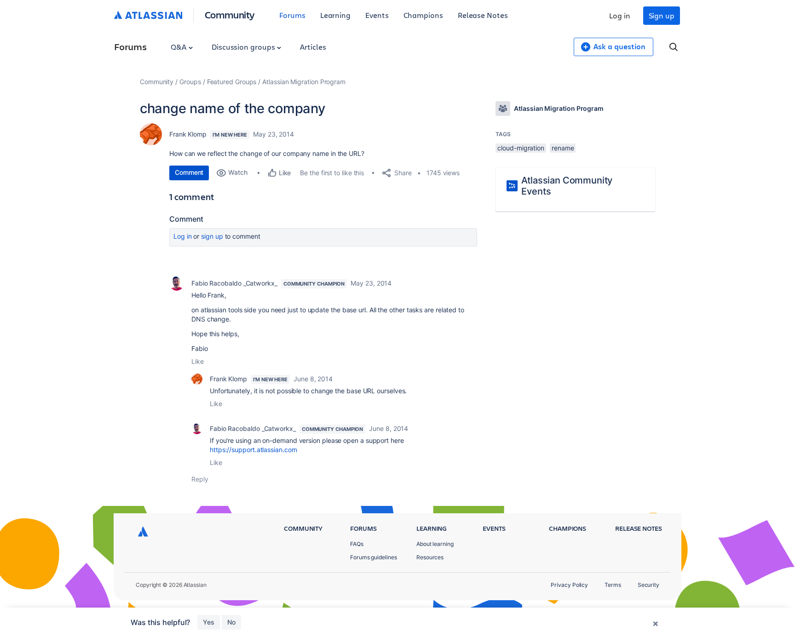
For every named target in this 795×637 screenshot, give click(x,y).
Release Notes (483, 15)
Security (648, 584)
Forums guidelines (373, 557)
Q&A (179, 47)
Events (377, 15)
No (231, 622)
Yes (208, 622)
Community (230, 14)
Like (197, 361)
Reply (199, 479)
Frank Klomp (188, 134)
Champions (423, 15)
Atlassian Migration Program (304, 82)
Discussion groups (244, 47)
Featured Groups (232, 82)
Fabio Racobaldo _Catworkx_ (234, 283)
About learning (435, 543)
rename (563, 148)
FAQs (356, 543)
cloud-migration (520, 148)
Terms (613, 584)
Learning (335, 15)
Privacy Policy (569, 584)
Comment (189, 172)
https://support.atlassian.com (253, 449)
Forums (292, 15)
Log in (619, 15)
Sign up (661, 15)
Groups (190, 82)
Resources (430, 557)
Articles (313, 47)
